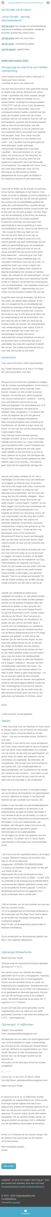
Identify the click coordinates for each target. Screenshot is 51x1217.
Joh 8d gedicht (8, 49)
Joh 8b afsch (7, 38)
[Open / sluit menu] (48, 2)
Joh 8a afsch (7, 26)
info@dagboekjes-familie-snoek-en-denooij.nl (22, 1186)
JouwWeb (16, 1202)
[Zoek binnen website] (3, 2)
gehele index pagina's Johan (14, 60)
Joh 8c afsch (7, 44)
